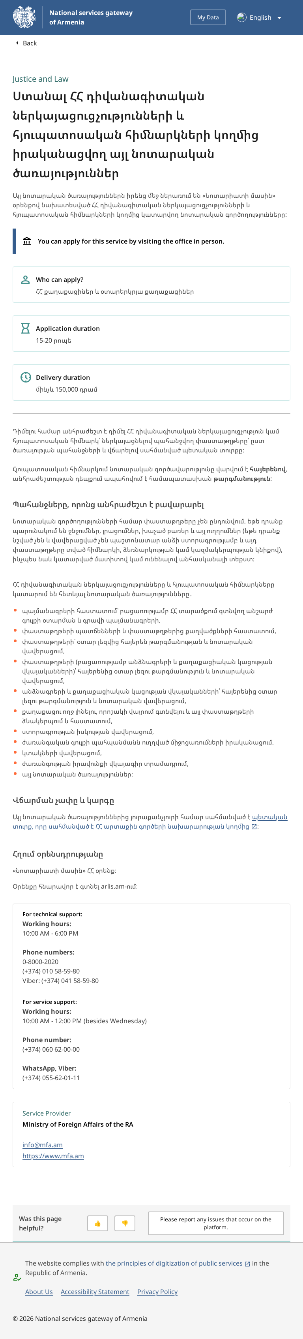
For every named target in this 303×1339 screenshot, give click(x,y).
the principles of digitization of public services (174, 1263)
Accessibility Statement (95, 1291)
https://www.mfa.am (53, 1155)
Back (30, 43)
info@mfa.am (42, 1144)
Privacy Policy (157, 1291)
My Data (208, 17)
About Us (39, 1291)
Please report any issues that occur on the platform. (215, 1223)
